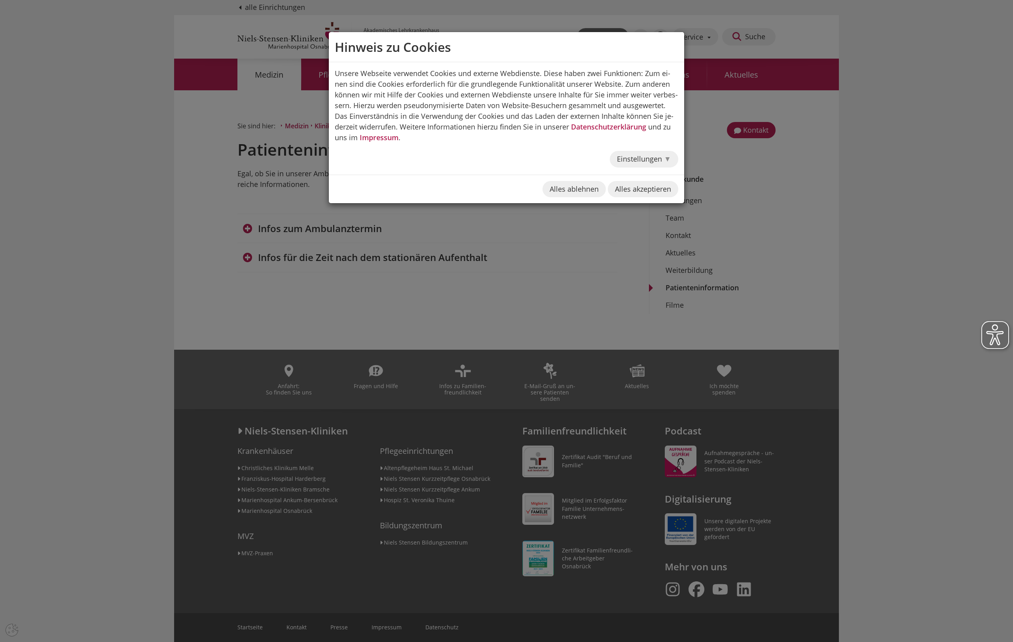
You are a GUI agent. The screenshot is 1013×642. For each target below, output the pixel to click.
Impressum (379, 137)
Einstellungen (640, 159)
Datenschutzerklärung (608, 126)
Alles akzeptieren (643, 189)
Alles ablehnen (574, 189)
